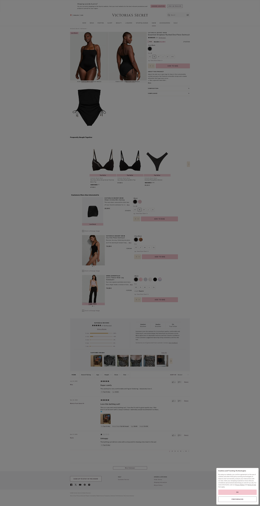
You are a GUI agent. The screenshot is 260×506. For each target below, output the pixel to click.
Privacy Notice (239, 485)
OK (237, 492)
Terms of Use (252, 485)
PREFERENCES (237, 499)
